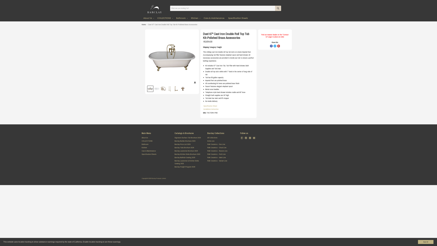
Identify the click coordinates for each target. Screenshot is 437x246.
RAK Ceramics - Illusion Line (217, 151)
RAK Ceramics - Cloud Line (216, 147)
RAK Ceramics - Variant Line (217, 161)
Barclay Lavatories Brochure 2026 (186, 151)
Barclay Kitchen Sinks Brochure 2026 (187, 154)
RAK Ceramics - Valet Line (216, 157)
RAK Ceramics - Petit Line (216, 154)
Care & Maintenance (214, 18)
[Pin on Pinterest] (278, 46)
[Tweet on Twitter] (275, 46)
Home (144, 24)
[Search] (278, 8)
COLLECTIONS (164, 18)
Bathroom (181, 18)
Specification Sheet (210, 106)
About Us (148, 18)
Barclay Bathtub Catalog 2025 (185, 157)
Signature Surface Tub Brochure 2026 (188, 137)
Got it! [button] (425, 242)
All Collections (212, 137)
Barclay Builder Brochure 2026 (185, 141)
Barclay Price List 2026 (183, 144)
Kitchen (195, 18)
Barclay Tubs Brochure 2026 (184, 147)
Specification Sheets (238, 18)
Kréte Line (210, 141)
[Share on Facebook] (271, 46)
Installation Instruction (210, 109)
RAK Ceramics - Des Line (216, 144)
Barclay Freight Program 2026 (185, 167)
